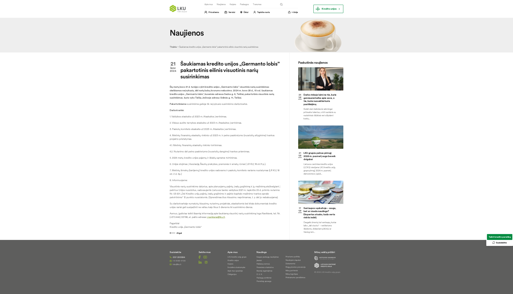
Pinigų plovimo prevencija (295, 267)
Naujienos (221, 4)
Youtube (205, 257)
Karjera (233, 4)
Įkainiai (259, 260)
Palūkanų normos (263, 264)
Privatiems (214, 12)
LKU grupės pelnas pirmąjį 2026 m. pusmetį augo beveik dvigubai (319, 156)
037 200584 (179, 257)
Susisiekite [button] (501, 242)
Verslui (231, 12)
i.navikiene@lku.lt (216, 217)
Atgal (179, 233)
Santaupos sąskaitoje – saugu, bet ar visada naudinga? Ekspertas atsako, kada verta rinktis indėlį (320, 213)
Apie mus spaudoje (235, 271)
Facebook (199, 257)
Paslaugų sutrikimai (263, 278)
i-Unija (295, 12)
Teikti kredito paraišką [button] (500, 237)
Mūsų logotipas (291, 274)
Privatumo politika (292, 256)
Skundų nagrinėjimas (264, 271)
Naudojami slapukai (293, 260)
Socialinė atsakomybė (236, 267)
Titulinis (173, 47)
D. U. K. (259, 274)
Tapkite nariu (263, 12)
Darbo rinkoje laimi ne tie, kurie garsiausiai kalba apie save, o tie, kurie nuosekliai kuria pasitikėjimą (320, 99)
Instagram (206, 262)
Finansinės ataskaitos (265, 267)
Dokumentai (290, 263)
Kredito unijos (329, 8)
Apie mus (208, 4)
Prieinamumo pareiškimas (295, 277)
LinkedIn (200, 262)
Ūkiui (246, 12)
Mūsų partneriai (291, 270)
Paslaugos (244, 4)
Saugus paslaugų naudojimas (267, 257)
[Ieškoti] (281, 4)
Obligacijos (232, 274)
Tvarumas (257, 4)
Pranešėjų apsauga (263, 281)
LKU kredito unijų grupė (237, 257)
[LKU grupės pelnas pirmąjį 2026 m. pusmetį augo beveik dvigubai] (320, 137)
